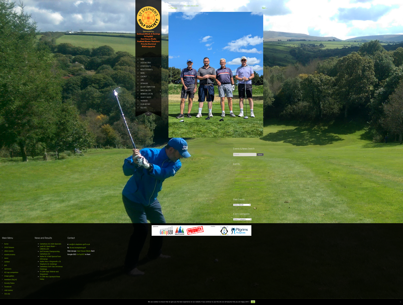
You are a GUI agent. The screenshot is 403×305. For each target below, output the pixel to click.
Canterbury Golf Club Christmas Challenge (51, 268)
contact (144, 77)
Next (265, 8)
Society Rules (146, 97)
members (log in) (147, 94)
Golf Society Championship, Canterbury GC (250, 179)
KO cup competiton (148, 87)
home (142, 59)
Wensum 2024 (194, 6)
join (142, 80)
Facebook (144, 101)
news (143, 73)
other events (146, 66)
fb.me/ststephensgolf (78, 248)
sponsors (144, 83)
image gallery (146, 90)
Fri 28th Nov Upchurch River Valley (50, 278)
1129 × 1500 (186, 6)
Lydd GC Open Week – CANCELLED (248, 174)
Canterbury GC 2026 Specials (246, 170)
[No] (400, 302)
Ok (253, 302)
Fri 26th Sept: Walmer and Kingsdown (49, 273)
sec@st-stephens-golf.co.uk (79, 244)
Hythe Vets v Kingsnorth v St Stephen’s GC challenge (50, 263)
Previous (172, 8)
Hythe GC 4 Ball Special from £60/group (250, 183)
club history (145, 104)
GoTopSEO (81, 254)
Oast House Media (84, 251)
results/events (147, 70)
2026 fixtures (146, 63)
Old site (144, 108)
